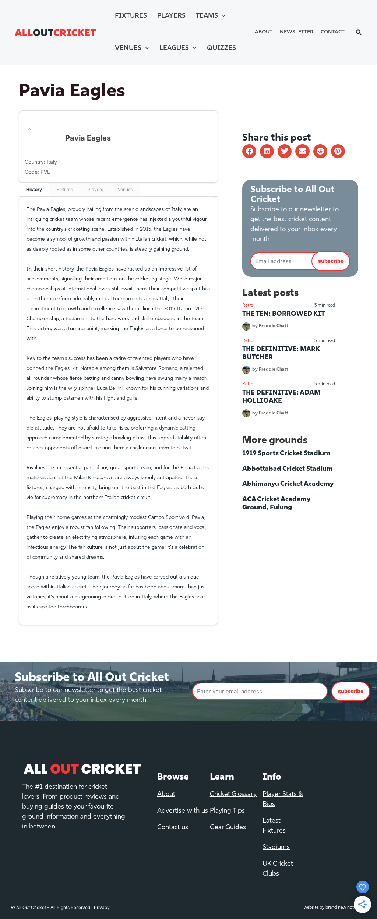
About (263, 32)
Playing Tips (227, 811)
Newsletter (296, 32)
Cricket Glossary (233, 794)
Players (171, 16)
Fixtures (131, 16)
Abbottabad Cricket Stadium (287, 469)
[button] (249, 151)
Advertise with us (182, 811)
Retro (247, 305)
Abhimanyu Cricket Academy (288, 484)
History (34, 189)
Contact (333, 32)
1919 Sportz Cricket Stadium (286, 453)
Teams (207, 16)
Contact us (172, 827)
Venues (128, 48)
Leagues (174, 48)
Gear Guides (228, 827)
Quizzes (221, 48)
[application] (222, 16)
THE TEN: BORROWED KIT (283, 314)
